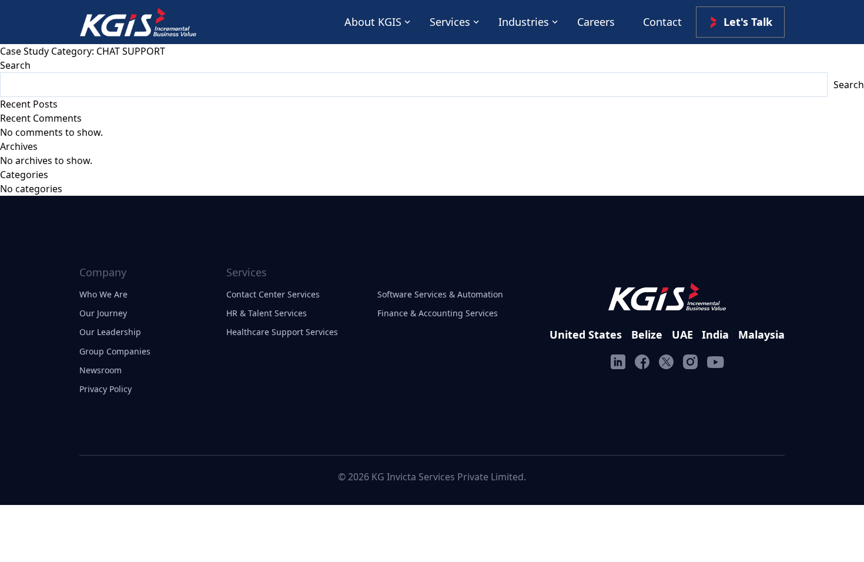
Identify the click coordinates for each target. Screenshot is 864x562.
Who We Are (103, 294)
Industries (523, 22)
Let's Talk (748, 22)
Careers (596, 22)
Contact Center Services (273, 294)
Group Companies (114, 351)
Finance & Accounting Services (437, 313)
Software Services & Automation (440, 294)
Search (15, 65)
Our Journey (103, 313)
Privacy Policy (105, 388)
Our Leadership (110, 331)
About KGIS (372, 22)
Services (450, 22)
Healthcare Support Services (282, 331)
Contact (662, 22)
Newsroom (100, 370)
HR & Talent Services (266, 313)
